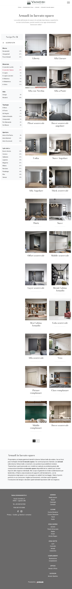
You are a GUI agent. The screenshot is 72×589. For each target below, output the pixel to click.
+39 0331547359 (20, 504)
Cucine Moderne (53, 512)
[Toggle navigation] (68, 3)
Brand (53, 500)
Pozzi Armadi (7, 57)
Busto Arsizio (7, 151)
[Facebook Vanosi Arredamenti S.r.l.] (17, 511)
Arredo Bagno (53, 536)
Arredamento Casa (28, 7)
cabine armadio (7, 116)
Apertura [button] (5, 132)
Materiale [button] (6, 64)
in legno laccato (8, 76)
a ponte (5, 110)
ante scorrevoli (7, 141)
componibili (6, 119)
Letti (52, 544)
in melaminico (7, 81)
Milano (5, 165)
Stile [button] (4, 92)
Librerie (53, 527)
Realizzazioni (53, 497)
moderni (5, 97)
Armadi (37, 7)
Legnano (5, 160)
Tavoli (53, 517)
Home (19, 7)
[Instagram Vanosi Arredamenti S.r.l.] (20, 511)
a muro (5, 107)
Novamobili (6, 51)
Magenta (5, 163)
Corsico (5, 154)
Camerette (53, 551)
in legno (5, 73)
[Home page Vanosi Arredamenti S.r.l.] (36, 3)
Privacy (9, 514)
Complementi (53, 561)
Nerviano (5, 168)
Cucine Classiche (53, 514)
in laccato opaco (8, 70)
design (5, 94)
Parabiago (6, 171)
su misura (6, 125)
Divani (53, 534)
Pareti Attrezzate (53, 529)
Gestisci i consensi (25, 514)
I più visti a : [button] (6, 148)
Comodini (53, 546)
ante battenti (7, 138)
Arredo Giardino (53, 576)
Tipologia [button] (6, 105)
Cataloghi (53, 502)
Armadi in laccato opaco (47, 7)
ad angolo (6, 113)
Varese (5, 177)
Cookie (15, 514)
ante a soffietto (8, 135)
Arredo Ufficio (52, 568)
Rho (4, 174)
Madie (53, 531)
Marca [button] (5, 48)
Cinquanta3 (6, 54)
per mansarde (7, 122)
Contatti (53, 504)
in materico (6, 78)
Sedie (53, 519)
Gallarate (5, 157)
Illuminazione (53, 558)
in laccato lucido (8, 67)
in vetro (5, 84)
